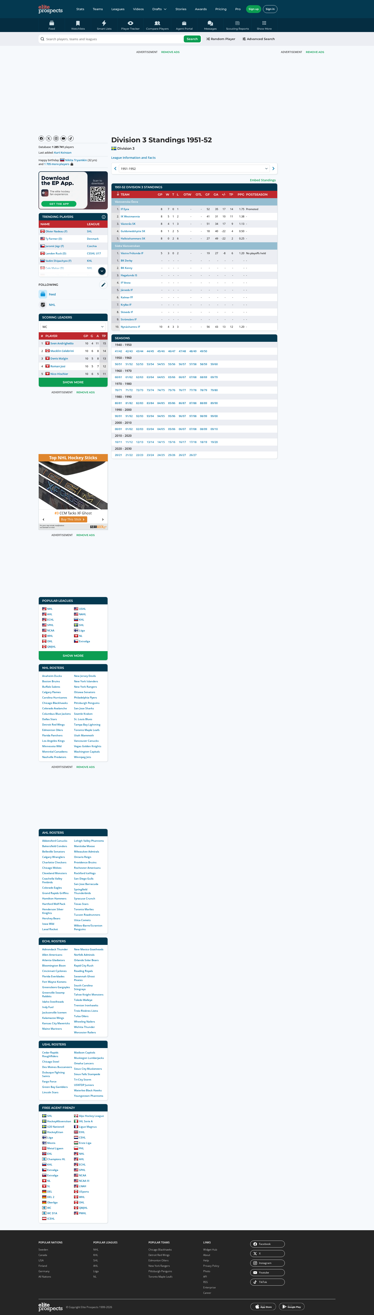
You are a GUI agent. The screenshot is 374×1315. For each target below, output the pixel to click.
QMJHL (51, 647)
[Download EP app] (73, 190)
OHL (50, 641)
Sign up (254, 9)
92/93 (139, 416)
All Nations (45, 1276)
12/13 (139, 442)
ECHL (50, 619)
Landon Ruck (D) (55, 253)
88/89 (203, 403)
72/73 (139, 390)
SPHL (50, 625)
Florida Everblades (53, 976)
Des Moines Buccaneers (57, 1067)
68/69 (203, 377)
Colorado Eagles (52, 888)
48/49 (193, 351)
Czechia (92, 246)
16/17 (182, 442)
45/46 (160, 351)
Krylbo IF (126, 305)
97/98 (193, 416)
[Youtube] (63, 138)
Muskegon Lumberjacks (89, 1058)
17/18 (193, 442)
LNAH (82, 1186)
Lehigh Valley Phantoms (89, 841)
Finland (43, 1266)
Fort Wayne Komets (54, 982)
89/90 (214, 403)
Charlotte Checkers (54, 862)
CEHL (82, 1137)
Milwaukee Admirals (86, 851)
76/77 (182, 390)
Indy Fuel (47, 1007)
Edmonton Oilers (52, 730)
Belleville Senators (53, 851)
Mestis (51, 1143)
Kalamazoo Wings (53, 1018)
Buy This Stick (71, 519)
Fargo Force (49, 1081)
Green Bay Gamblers (55, 1087)
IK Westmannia (130, 216)
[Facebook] (41, 138)
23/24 (150, 455)
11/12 (129, 442)
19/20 (214, 442)
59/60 (214, 364)
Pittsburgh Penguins (87, 703)
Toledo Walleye (83, 1000)
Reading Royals (83, 971)
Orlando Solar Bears (86, 960)
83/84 (150, 403)
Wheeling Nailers (84, 1021)
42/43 (129, 351)
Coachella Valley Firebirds (52, 880)
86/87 (182, 403)
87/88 (193, 403)
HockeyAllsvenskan (59, 1121)
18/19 (203, 442)
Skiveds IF (127, 312)
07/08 (193, 429)
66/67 (182, 377)
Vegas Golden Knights (87, 746)
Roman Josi (57, 366)
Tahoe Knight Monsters (88, 994)
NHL (50, 609)
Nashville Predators (54, 757)
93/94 (150, 416)
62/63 (139, 377)
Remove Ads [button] (315, 52)
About (206, 1255)
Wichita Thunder (84, 1027)
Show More (73, 382)
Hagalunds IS (129, 275)
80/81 (118, 403)
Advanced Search (261, 39)
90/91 (118, 416)
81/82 (129, 403)
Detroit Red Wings (53, 724)
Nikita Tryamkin (76, 160)
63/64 (150, 377)
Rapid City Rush (84, 965)
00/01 (118, 429)
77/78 (193, 390)
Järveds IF (127, 290)
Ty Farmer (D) (53, 239)
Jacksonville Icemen (54, 1012)
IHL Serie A (86, 1121)
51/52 (129, 364)
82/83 (139, 403)
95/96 (171, 416)
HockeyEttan (55, 1132)
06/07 (182, 429)
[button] (264, 25)
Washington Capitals (87, 751)
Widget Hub (210, 1249)
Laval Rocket (50, 929)
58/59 (203, 364)
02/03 (139, 429)
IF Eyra (125, 209)
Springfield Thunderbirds (82, 891)
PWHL (82, 1213)
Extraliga (84, 641)
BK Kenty (126, 268)
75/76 (171, 390)
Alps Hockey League (91, 1116)
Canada (43, 1255)
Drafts (157, 9)
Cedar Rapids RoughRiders (50, 1054)
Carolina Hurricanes (54, 697)
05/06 (171, 429)
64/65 (160, 377)
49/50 (203, 351)
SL (48, 1186)
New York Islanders (86, 681)
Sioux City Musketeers (88, 1069)
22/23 (139, 455)
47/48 (182, 351)
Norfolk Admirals (84, 955)
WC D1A (52, 1213)
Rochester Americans (87, 868)
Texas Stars (81, 904)
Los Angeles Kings (53, 741)
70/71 (118, 390)
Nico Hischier (59, 374)
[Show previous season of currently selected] (115, 168)
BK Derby (126, 260)
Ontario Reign (82, 857)
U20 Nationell (55, 1127)
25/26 (171, 455)
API (205, 1276)
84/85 (160, 403)
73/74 (150, 390)
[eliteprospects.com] (51, 9)
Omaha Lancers (84, 1063)
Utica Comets (82, 920)
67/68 (193, 377)
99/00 (214, 416)
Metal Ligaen (55, 1148)
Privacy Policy (211, 1266)
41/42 (118, 351)
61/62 (129, 377)
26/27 (182, 455)
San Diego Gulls (84, 878)
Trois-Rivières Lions (86, 1011)
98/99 (203, 416)
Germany (44, 1271)
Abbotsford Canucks (54, 841)
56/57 (182, 364)
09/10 (214, 429)
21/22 (129, 455)
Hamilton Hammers (54, 898)
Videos (138, 9)
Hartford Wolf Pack (53, 904)
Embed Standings (263, 180)
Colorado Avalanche (54, 708)
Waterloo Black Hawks (88, 1090)
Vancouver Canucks (86, 741)
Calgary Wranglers (53, 857)
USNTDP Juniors (84, 1085)
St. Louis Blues (83, 719)
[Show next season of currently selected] (273, 168)
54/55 (160, 364)
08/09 (203, 429)
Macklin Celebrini (62, 351)
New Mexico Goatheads (88, 949)
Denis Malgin (59, 358)
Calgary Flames (51, 692)
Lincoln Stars (50, 1092)
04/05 (160, 429)
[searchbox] (120, 39)
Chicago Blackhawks (55, 703)
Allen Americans (52, 955)
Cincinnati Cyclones (54, 971)
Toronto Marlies (84, 909)
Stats (80, 9)
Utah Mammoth (84, 735)
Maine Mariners (52, 1029)
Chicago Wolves (51, 868)
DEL (49, 1191)
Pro (238, 9)
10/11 (118, 442)
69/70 (214, 377)
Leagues (117, 9)
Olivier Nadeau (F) (56, 231)
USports (84, 1191)
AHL (49, 614)
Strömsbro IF (129, 319)
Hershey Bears (51, 918)
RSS (205, 1282)
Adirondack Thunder (55, 949)
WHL (50, 636)
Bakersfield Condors (54, 846)
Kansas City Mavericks (56, 1023)
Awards (201, 9)
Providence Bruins (85, 862)
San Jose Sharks (84, 708)
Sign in (270, 9)
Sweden (43, 1249)
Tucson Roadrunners (87, 915)
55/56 (171, 364)
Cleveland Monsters (54, 873)
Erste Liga (85, 1143)
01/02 (129, 429)
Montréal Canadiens (55, 751)
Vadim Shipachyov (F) (58, 261)
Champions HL (56, 1159)
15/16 (171, 442)
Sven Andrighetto (62, 343)
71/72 (129, 390)
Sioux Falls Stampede (87, 1074)
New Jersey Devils (85, 676)
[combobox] (120, 39)
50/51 (118, 364)
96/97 (182, 416)
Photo (206, 1271)
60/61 (118, 377)
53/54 (150, 364)
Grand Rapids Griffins (55, 893)
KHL (89, 261)
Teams (98, 9)
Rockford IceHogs (85, 873)
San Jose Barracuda (86, 884)
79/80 (214, 390)
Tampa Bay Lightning (87, 724)
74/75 (160, 390)
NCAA (50, 630)
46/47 (171, 351)
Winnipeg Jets (82, 757)
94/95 (160, 416)
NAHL (82, 614)
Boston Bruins (51, 681)
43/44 (139, 351)
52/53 (139, 364)
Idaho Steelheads (53, 1002)
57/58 (193, 364)
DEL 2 (50, 1197)
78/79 (203, 390)
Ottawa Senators (84, 692)
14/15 (160, 442)
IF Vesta (126, 282)
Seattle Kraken (83, 714)
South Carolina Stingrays (83, 987)
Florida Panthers (52, 735)
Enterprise (209, 1287)
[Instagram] (56, 138)
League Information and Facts (133, 157)
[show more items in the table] (102, 271)
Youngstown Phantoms (88, 1096)
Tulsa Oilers (81, 1016)
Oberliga (52, 1202)
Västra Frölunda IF (132, 253)
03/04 (150, 429)
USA (41, 1260)
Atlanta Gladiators (53, 960)
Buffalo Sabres (51, 687)
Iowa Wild (48, 924)
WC (49, 1208)
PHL (81, 1148)
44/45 (150, 351)
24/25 (160, 455)
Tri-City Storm (82, 1079)
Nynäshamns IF (130, 327)
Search (192, 39)
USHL (82, 609)
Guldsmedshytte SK (133, 231)
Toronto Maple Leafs (87, 730)
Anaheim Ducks (52, 676)
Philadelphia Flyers (85, 697)
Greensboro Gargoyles (56, 987)
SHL (89, 231)
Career (207, 1293)
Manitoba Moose (84, 846)
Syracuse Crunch (84, 898)
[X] (49, 138)
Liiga (82, 630)
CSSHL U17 (94, 253)
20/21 (118, 455)
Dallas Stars (49, 719)
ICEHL (51, 1218)
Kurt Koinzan (62, 152)
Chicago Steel (50, 1061)
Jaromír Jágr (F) (54, 246)
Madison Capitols (84, 1052)
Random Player (223, 39)
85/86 (171, 403)
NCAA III (84, 1181)
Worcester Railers (85, 1032)
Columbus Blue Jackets (56, 714)
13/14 (150, 442)
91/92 (129, 416)
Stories (181, 9)
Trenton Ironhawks (86, 1005)
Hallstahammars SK (133, 238)
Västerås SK (128, 224)
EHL (49, 1154)
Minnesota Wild (51, 746)
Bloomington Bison (54, 965)
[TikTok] (71, 138)
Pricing (221, 9)
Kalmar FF (127, 297)
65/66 (171, 377)
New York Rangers (85, 687)
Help (206, 1260)
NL (80, 636)
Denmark (93, 239)
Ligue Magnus (88, 1127)
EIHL (82, 1132)
